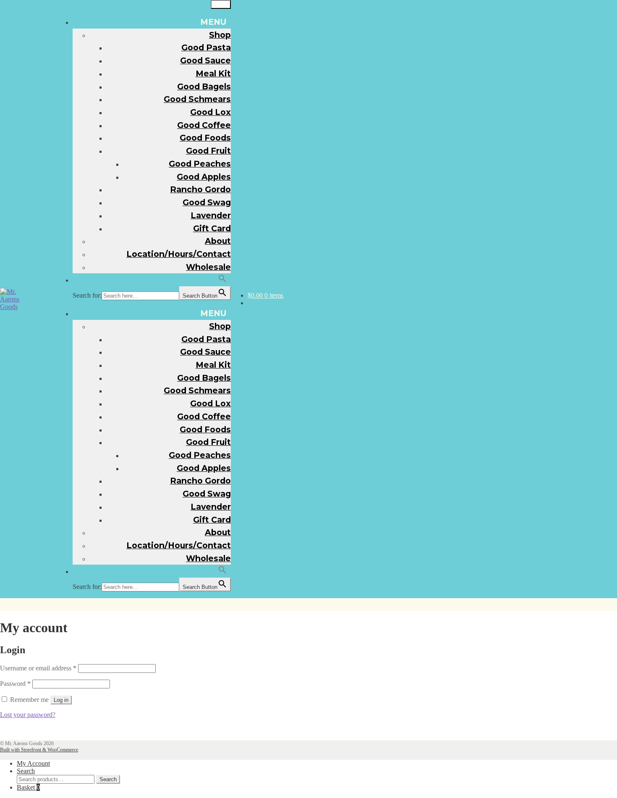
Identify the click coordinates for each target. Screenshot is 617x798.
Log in (61, 700)
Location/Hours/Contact (178, 254)
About (218, 241)
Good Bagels (204, 86)
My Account (33, 763)
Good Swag (207, 202)
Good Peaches (200, 164)
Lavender (211, 215)
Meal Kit (213, 73)
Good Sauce (205, 60)
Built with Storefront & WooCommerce (39, 750)
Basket (28, 787)
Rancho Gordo (200, 189)
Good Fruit (208, 151)
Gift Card (212, 228)
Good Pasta (206, 47)
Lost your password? (27, 714)
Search (26, 770)
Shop (220, 35)
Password (15, 683)
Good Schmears (197, 99)
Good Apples (204, 177)
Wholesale (208, 267)
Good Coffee (204, 125)
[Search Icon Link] (222, 279)
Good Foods (205, 138)
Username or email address (38, 668)
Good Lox (210, 112)
